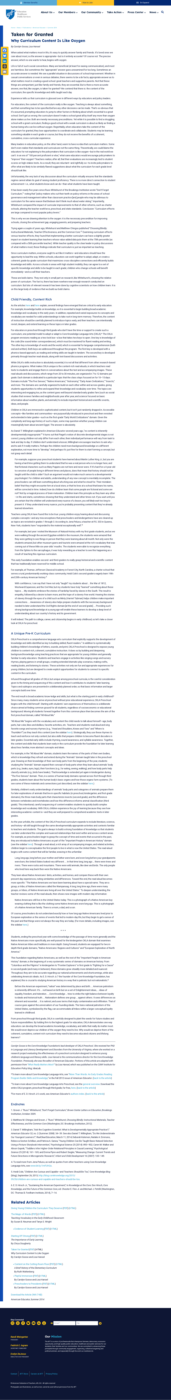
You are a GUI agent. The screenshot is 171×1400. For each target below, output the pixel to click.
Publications (27, 28)
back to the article (102, 1078)
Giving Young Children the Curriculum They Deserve (36, 1208)
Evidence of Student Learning (29, 1228)
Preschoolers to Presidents (28, 1283)
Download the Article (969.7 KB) (26, 1294)
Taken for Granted (20, 1249)
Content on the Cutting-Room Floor (32, 1264)
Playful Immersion (24, 1276)
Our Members (66, 12)
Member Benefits (31, 3)
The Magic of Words (21, 1214)
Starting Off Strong (20, 1236)
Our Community (91, 12)
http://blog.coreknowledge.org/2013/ (57, 1175)
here (28, 305)
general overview (91, 1084)
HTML (72, 1208)
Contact (14, 1374)
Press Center (135, 12)
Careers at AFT (37, 1374)
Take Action (114, 12)
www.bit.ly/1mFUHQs (41, 1165)
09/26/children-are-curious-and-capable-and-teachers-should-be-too (45, 1179)
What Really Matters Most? (41, 1064)
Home (13, 28)
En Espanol (144, 3)
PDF (65, 1208)
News (152, 12)
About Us (46, 12)
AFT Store (24, 1374)
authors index (77, 1094)
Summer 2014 (52, 28)
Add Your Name (100, 1323)
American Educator (39, 28)
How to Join (88, 3)
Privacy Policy (51, 1374)
